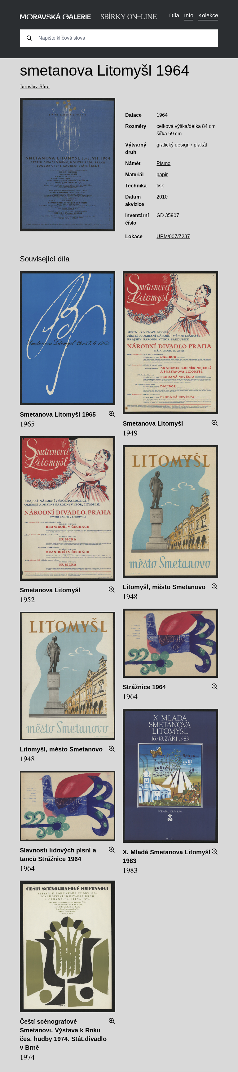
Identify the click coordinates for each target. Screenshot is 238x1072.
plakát (200, 144)
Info (188, 15)
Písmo (163, 163)
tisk (160, 185)
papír (162, 174)
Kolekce (208, 15)
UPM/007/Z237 (173, 236)
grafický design (173, 144)
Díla (174, 15)
